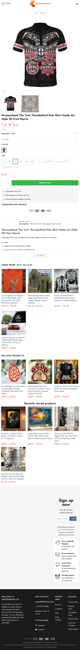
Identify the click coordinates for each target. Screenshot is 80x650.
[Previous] (6, 55)
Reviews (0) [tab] (36, 223)
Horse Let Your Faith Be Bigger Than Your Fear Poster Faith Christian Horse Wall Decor (66, 437)
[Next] (74, 55)
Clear (76, 132)
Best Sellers (43, 13)
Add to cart (45, 182)
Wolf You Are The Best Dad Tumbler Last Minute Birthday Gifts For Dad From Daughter (12, 476)
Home (35, 13)
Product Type (8, 134)
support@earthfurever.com (44, 601)
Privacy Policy (65, 530)
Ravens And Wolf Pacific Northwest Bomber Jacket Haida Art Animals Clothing (65, 298)
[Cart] (77, 3)
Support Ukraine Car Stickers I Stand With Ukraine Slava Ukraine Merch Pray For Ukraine (13, 341)
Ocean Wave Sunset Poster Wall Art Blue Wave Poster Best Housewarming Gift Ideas (40, 436)
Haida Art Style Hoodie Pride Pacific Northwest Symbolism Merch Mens (66, 388)
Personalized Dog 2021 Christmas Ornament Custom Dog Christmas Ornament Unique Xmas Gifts (39, 390)
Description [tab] (24, 223)
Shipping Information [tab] (51, 223)
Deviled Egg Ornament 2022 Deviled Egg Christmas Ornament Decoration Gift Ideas (13, 390)
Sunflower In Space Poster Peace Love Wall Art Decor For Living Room (12, 436)
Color (5, 144)
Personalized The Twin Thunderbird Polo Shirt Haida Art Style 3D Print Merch (40, 231)
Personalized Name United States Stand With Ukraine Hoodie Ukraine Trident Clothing (38, 299)
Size (3, 156)
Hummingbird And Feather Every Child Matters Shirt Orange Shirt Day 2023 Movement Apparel (12, 299)
